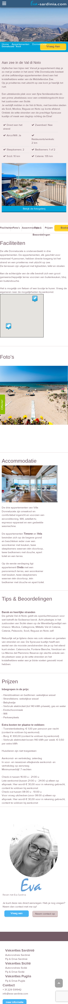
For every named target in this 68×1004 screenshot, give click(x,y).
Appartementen (20, 44)
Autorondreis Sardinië (17, 955)
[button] (8, 326)
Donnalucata (39, 44)
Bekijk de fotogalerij (34, 208)
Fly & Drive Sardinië (16, 959)
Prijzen (49, 227)
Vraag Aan (53, 46)
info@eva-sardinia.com (15, 993)
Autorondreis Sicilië (16, 968)
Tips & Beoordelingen (38, 231)
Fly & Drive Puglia (15, 981)
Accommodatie (27, 227)
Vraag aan (16, 913)
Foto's (16, 227)
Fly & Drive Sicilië (14, 972)
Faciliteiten (5, 227)
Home (5, 44)
